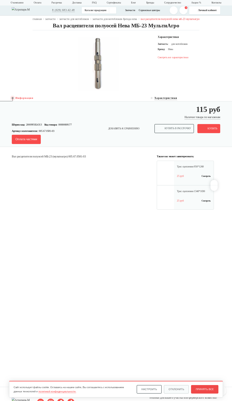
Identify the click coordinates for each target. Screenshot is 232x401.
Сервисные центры (149, 10)
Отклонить (176, 389)
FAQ (94, 2)
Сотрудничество (172, 2)
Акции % (196, 2)
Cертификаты (114, 2)
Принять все (205, 389)
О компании (17, 2)
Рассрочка (56, 2)
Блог (133, 2)
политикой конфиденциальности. (57, 391)
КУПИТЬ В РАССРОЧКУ (178, 128)
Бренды (150, 2)
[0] (183, 10)
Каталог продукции (95, 10)
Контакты (216, 2)
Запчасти (130, 10)
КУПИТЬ (212, 128)
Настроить (149, 389)
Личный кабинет (207, 10)
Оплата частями (26, 139)
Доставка (77, 2)
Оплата (37, 2)
